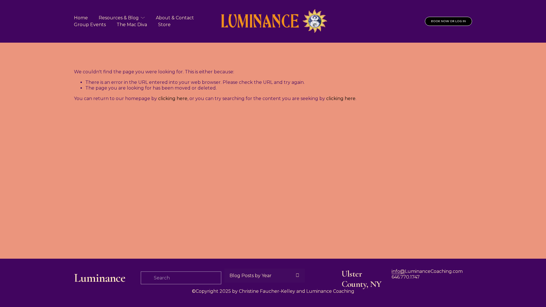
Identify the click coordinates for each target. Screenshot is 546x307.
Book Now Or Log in (448, 21)
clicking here (172, 98)
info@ (398, 271)
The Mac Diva (132, 24)
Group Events (90, 24)
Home (81, 17)
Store (164, 24)
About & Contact (175, 17)
